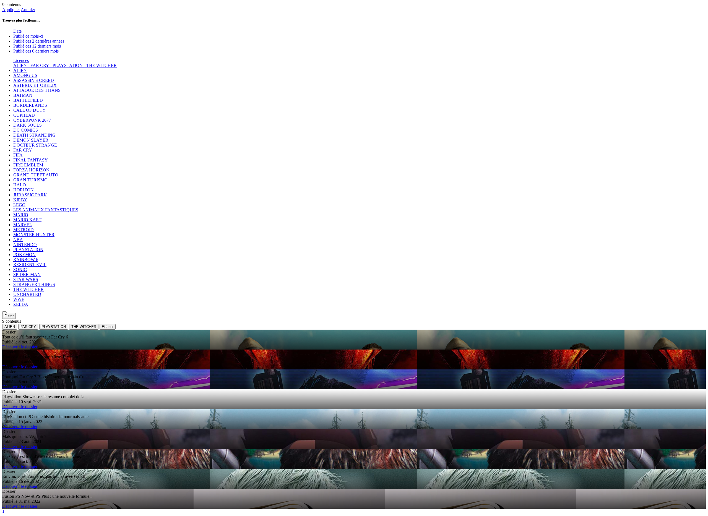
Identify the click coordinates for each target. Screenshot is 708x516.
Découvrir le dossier (19, 347)
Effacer (107, 327)
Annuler (28, 9)
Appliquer (11, 9)
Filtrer (9, 316)
